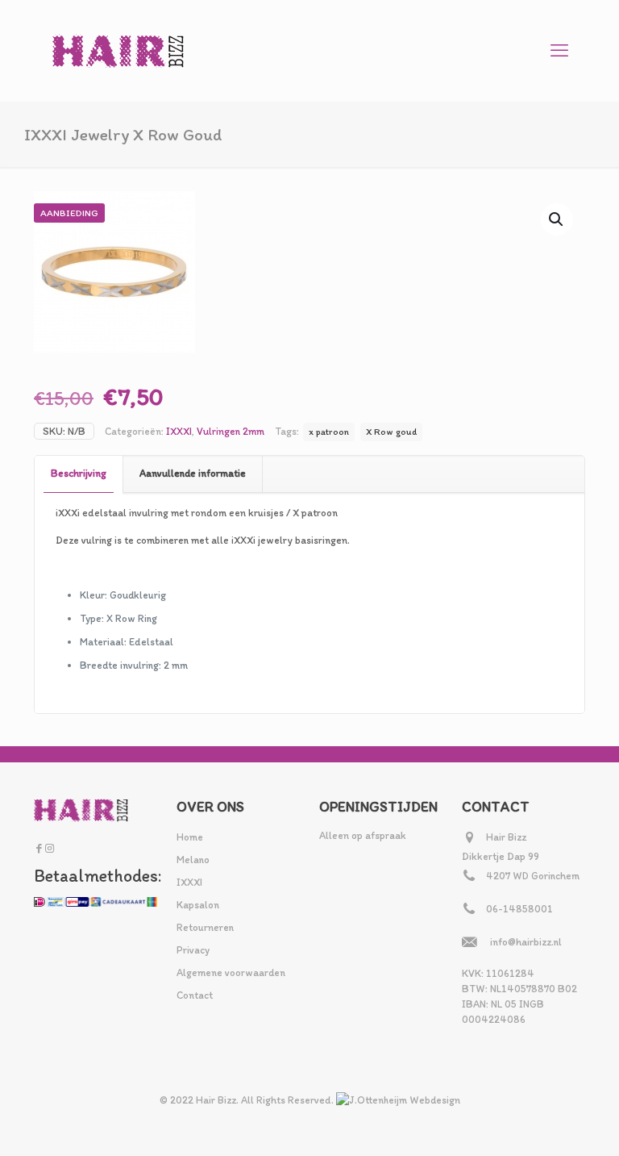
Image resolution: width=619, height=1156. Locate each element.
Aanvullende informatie (192, 473)
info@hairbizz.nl (526, 942)
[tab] (79, 474)
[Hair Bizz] (118, 50)
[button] (557, 219)
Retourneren (205, 927)
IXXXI (179, 431)
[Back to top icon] (542, 1123)
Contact (195, 995)
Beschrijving (78, 473)
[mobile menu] (559, 51)
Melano (193, 859)
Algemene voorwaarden (231, 972)
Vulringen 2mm (230, 431)
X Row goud (391, 431)
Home (190, 837)
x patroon (329, 431)
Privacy (193, 950)
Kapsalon (198, 905)
